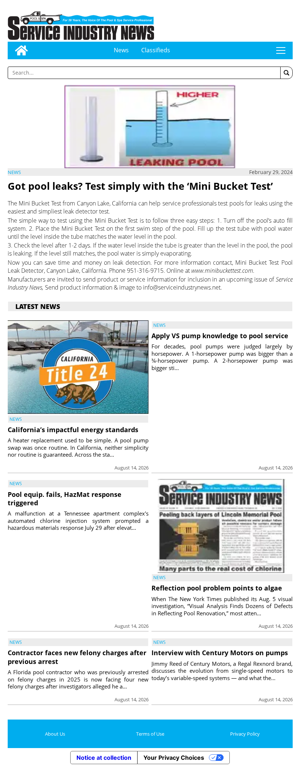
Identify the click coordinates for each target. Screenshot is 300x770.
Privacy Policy (245, 734)
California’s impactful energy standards (73, 429)
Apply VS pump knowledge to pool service (219, 335)
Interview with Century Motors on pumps (219, 652)
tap (280, 50)
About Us (55, 734)
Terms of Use (150, 734)
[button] (286, 73)
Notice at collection (103, 757)
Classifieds (155, 50)
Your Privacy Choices (173, 757)
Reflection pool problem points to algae (216, 588)
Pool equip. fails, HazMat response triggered (64, 498)
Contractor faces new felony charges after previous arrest (77, 656)
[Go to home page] (21, 50)
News (121, 50)
